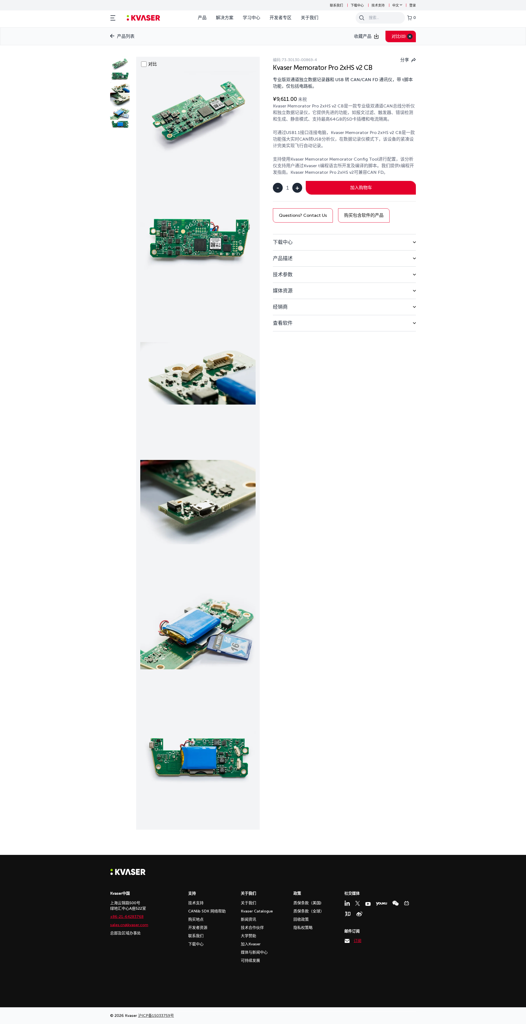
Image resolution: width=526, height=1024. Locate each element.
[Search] (361, 18)
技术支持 (378, 5)
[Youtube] (368, 904)
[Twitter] (357, 903)
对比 (398, 36)
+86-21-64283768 (127, 916)
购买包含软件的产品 (364, 215)
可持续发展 (250, 960)
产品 (202, 17)
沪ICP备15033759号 (156, 1015)
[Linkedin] (347, 903)
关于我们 (309, 17)
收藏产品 (362, 36)
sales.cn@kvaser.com (129, 925)
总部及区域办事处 (125, 933)
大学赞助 (248, 936)
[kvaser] (143, 18)
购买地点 (196, 919)
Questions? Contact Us (303, 215)
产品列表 (126, 36)
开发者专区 (280, 17)
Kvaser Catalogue (257, 911)
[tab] (344, 242)
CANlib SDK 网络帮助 (207, 911)
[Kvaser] (128, 873)
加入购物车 (361, 187)
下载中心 (357, 5)
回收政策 (301, 919)
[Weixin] (395, 903)
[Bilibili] (406, 903)
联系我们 (336, 5)
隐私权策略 (303, 927)
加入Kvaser (251, 944)
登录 (412, 5)
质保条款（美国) (307, 903)
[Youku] (381, 904)
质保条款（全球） (308, 911)
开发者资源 (197, 927)
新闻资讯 (248, 919)
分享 (404, 59)
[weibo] (359, 914)
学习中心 (251, 17)
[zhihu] (347, 914)
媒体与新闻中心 (254, 952)
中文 (395, 5)
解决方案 (224, 17)
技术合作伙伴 (252, 927)
